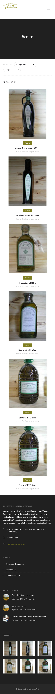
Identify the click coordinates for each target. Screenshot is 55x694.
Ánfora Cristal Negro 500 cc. (27, 148)
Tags (8, 69)
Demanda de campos (15, 564)
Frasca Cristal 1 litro (27, 283)
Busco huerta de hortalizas (23, 595)
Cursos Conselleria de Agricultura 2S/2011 (29, 616)
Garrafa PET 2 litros (27, 417)
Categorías (21, 64)
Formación (11, 570)
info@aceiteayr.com (16, 544)
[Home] (11, 8)
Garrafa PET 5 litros (27, 485)
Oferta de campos (14, 575)
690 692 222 (12, 537)
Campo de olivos (18, 606)
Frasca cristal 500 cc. (27, 350)
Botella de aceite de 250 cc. (27, 215)
